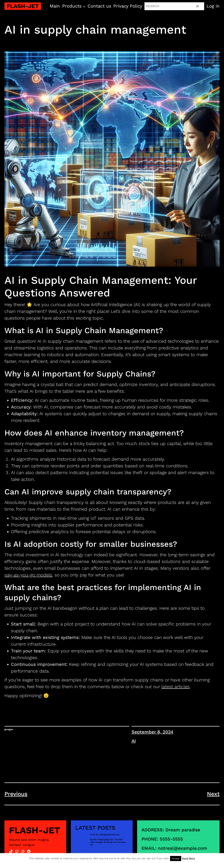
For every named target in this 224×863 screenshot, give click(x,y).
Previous (15, 793)
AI (134, 741)
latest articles (175, 686)
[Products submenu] (84, 6)
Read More (188, 858)
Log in (213, 6)
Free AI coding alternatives (105, 834)
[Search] (197, 6)
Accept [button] (175, 858)
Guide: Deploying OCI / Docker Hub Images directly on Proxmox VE (108, 842)
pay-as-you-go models (28, 575)
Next (213, 793)
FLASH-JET (23, 6)
